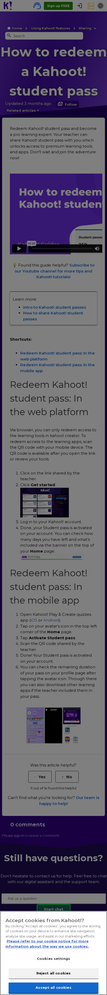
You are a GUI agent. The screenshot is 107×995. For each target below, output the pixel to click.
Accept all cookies (53, 987)
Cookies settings (53, 958)
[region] (53, 953)
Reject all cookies (53, 973)
